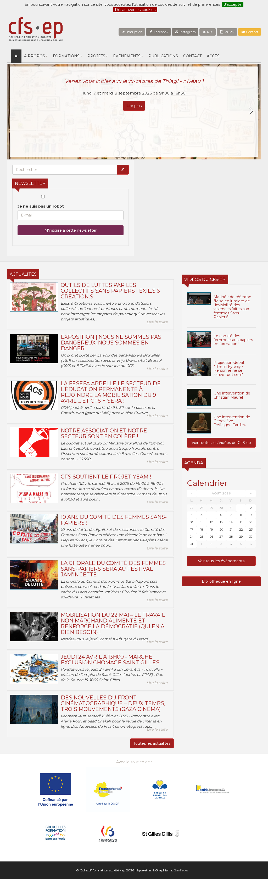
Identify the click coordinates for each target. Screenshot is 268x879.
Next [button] (250, 110)
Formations (66, 56)
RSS (209, 32)
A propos (34, 56)
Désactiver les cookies (135, 9)
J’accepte (233, 4)
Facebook (160, 32)
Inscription (134, 32)
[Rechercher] (123, 170)
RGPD (229, 32)
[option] (134, 111)
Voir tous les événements (221, 561)
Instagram (187, 32)
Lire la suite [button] (157, 322)
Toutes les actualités (151, 743)
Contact (251, 32)
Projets (96, 56)
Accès (213, 56)
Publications (163, 56)
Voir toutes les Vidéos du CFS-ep (221, 442)
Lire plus (134, 105)
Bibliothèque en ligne (221, 581)
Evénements (127, 56)
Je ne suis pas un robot (41, 206)
